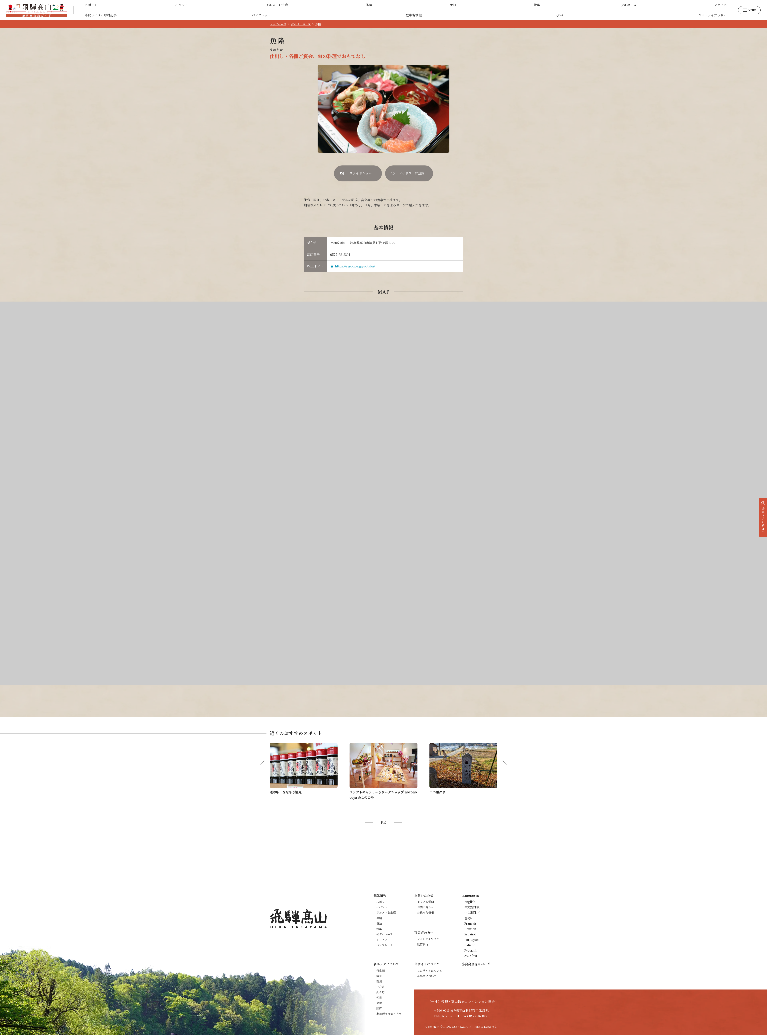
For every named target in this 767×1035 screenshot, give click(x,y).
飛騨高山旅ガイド (36, 10)
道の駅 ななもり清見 (286, 792)
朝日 (379, 997)
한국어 (468, 918)
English (469, 902)
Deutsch (470, 929)
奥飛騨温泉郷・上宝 (388, 1014)
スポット (91, 5)
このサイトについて (429, 971)
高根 (379, 1003)
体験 (369, 5)
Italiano (469, 945)
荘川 (379, 981)
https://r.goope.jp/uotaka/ (355, 266)
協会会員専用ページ (476, 964)
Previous (265, 765)
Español (470, 934)
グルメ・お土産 (277, 5)
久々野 (380, 992)
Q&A (559, 15)
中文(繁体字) (472, 907)
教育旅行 (422, 944)
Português (471, 940)
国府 (379, 1008)
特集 (537, 5)
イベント (181, 5)
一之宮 (380, 987)
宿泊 (453, 5)
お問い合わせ (425, 907)
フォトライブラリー (712, 15)
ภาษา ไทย (470, 956)
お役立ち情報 (425, 912)
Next (502, 765)
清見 (379, 976)
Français (470, 923)
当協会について (427, 976)
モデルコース (627, 5)
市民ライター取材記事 (101, 15)
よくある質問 (425, 902)
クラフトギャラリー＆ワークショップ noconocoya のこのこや (383, 795)
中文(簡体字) (472, 912)
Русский (470, 950)
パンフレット (261, 15)
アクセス (720, 5)
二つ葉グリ (437, 792)
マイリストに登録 (411, 173)
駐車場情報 (414, 15)
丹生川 (380, 971)
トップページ (278, 24)
